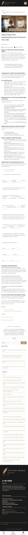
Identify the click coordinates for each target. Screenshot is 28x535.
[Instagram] (7, 481)
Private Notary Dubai (13, 296)
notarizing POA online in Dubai (10, 302)
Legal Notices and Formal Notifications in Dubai (14, 419)
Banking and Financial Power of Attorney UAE (13, 457)
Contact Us (9, 303)
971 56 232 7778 (9, 509)
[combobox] (10, 342)
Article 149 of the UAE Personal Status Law (13, 311)
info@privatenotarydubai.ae (10, 511)
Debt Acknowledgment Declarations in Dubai (13, 434)
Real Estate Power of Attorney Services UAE (13, 387)
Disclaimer (6, 524)
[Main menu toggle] (25, 3)
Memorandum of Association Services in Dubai (13, 408)
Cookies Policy (20, 522)
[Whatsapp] (13, 338)
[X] (4, 481)
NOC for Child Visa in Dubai (7, 317)
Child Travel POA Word (9, 170)
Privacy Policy (13, 522)
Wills (4, 374)
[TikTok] (3, 481)
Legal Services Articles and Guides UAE (12, 416)
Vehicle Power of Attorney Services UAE (12, 377)
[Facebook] (6, 481)
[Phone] (14, 338)
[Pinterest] (11, 481)
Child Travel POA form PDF (9, 169)
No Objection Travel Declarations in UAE (14, 12)
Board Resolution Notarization (8, 503)
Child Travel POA (5, 52)
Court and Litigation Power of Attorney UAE (13, 437)
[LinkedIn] (9, 481)
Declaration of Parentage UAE (7, 320)
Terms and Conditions (5, 522)
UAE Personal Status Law (9, 309)
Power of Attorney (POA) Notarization (10, 504)
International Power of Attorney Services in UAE (14, 426)
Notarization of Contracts (7, 498)
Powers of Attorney (7, 394)
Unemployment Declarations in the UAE (12, 380)
